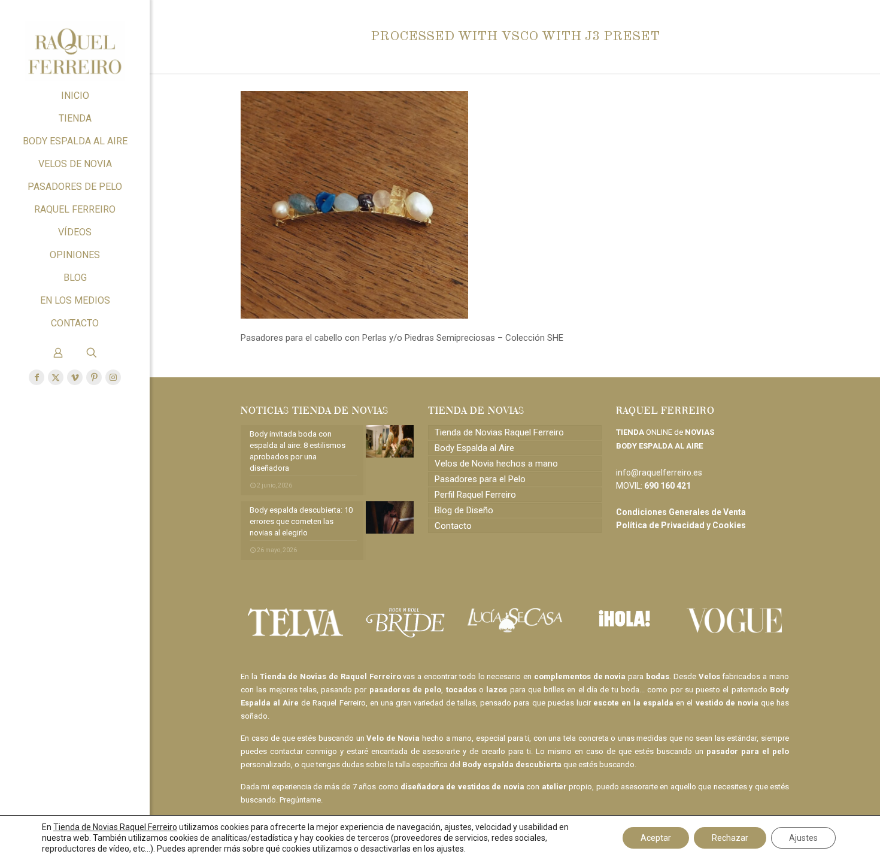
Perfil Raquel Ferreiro (475, 494)
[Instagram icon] (113, 377)
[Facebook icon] (36, 377)
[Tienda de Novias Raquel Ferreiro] (75, 42)
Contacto (453, 525)
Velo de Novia (393, 738)
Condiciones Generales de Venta (681, 512)
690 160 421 (667, 485)
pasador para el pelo (747, 751)
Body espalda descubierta (512, 764)
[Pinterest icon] (94, 377)
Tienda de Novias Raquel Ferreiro (499, 432)
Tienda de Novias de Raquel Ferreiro (330, 676)
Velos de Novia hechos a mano (496, 463)
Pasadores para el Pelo (480, 479)
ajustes (450, 848)
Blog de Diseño (464, 510)
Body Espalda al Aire (474, 448)
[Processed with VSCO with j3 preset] (354, 315)
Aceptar (656, 838)
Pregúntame (300, 799)
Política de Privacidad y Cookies (681, 525)
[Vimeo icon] (75, 377)
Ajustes (803, 838)
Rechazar (730, 838)
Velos (709, 676)
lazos (496, 689)
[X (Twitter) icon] (55, 377)
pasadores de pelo (405, 689)
